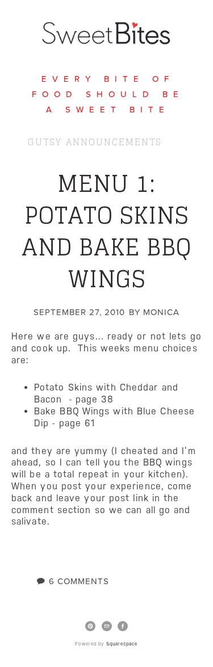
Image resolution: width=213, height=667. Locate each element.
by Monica (154, 312)
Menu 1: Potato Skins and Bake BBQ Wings (106, 231)
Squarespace (122, 644)
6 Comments (79, 581)
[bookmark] (106, 31)
